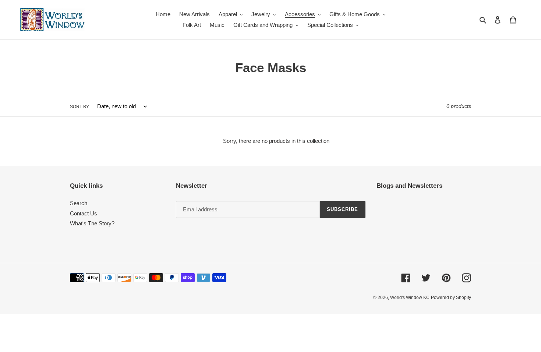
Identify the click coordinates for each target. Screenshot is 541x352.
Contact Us (83, 213)
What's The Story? (92, 223)
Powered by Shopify (451, 297)
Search (78, 203)
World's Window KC (409, 297)
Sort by (79, 106)
